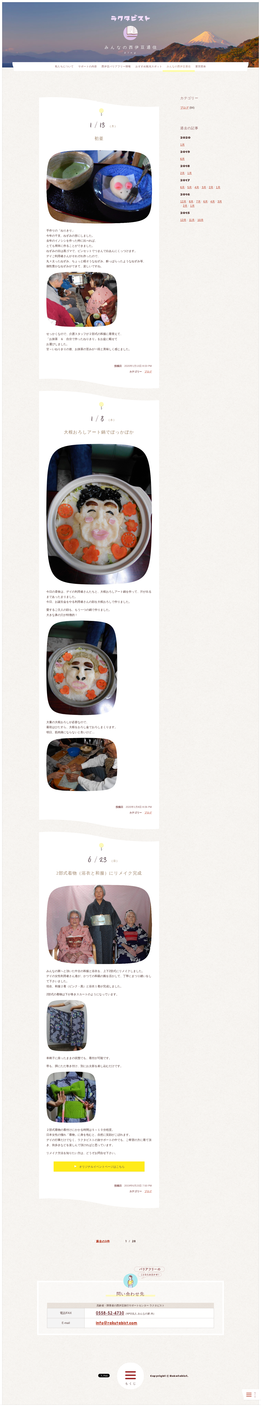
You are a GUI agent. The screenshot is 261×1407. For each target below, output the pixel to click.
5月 (189, 187)
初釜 (99, 138)
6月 (182, 158)
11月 (192, 220)
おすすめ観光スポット (148, 66)
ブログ (148, 371)
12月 (183, 201)
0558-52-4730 (110, 1313)
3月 (204, 187)
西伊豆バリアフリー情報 (116, 66)
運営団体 (200, 66)
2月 (182, 173)
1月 (182, 144)
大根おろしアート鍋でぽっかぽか (99, 432)
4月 (197, 187)
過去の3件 (103, 1241)
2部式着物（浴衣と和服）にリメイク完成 (99, 873)
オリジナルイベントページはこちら (102, 1166)
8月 (191, 201)
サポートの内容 (87, 66)
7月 (198, 201)
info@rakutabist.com (116, 1323)
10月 (200, 220)
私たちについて (64, 66)
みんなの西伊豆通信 (179, 66)
